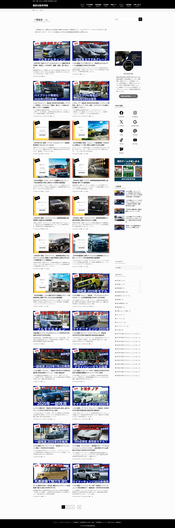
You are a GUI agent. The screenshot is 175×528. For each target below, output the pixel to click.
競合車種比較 (122, 303)
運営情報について (101, 522)
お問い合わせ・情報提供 (114, 522)
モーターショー (123, 326)
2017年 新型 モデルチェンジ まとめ (128, 334)
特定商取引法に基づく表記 (87, 522)
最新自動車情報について (128, 96)
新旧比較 (121, 307)
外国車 (121, 284)
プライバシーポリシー (66, 522)
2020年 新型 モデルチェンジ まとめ (128, 345)
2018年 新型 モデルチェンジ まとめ (128, 337)
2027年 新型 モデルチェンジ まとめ (128, 372)
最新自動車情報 (40, 5)
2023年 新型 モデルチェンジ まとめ (128, 356)
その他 (120, 330)
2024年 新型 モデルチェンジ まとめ (128, 360)
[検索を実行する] (140, 19)
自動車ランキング (123, 296)
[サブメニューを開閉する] (140, 280)
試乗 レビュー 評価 (124, 311)
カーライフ (121, 322)
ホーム (56, 522)
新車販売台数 (122, 292)
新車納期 (121, 288)
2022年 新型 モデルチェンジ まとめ (128, 353)
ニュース (121, 318)
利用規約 (76, 522)
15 (79, 507)
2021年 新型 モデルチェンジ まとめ (128, 349)
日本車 (121, 280)
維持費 (120, 299)
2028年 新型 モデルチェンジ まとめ (128, 375)
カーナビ (121, 315)
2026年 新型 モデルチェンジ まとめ (128, 368)
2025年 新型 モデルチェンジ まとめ (128, 364)
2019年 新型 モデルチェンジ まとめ (128, 341)
